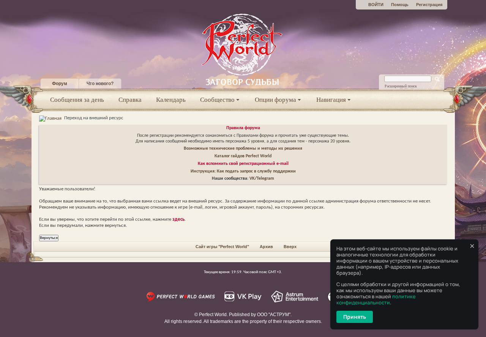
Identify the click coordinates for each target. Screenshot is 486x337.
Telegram (265, 178)
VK (252, 178)
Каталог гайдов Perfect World (243, 156)
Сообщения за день (77, 99)
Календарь (171, 99)
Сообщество (217, 99)
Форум (59, 83)
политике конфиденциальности (376, 299)
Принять (354, 316)
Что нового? (100, 83)
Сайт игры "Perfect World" (222, 246)
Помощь (400, 4)
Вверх (290, 246)
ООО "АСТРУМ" (273, 314)
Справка (130, 99)
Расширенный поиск (401, 86)
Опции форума (275, 99)
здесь (178, 219)
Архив (266, 246)
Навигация (331, 99)
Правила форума (243, 128)
